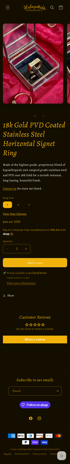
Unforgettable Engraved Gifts (33, 449)
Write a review (35, 339)
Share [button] (10, 295)
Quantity (8, 241)
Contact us (10, 188)
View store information (21, 283)
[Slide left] (26, 116)
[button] (8, 7)
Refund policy (22, 453)
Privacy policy (40, 453)
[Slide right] (43, 116)
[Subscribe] (57, 391)
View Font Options (14, 214)
